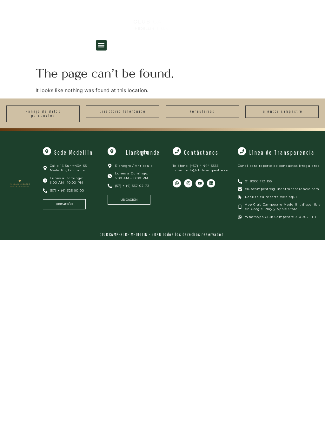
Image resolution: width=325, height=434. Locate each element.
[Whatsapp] (177, 183)
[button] (101, 45)
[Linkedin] (211, 183)
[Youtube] (200, 183)
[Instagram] (188, 183)
